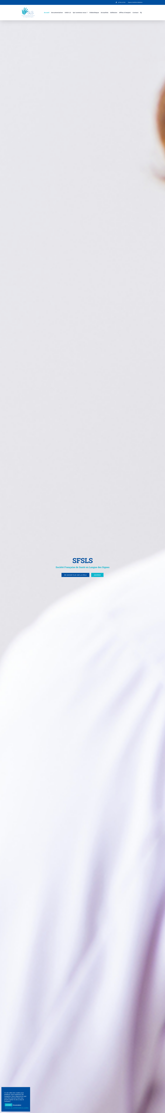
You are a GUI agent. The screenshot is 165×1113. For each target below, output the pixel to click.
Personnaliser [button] (17, 1105)
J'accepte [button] (8, 1105)
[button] (141, 12)
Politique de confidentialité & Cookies (17, 1108)
